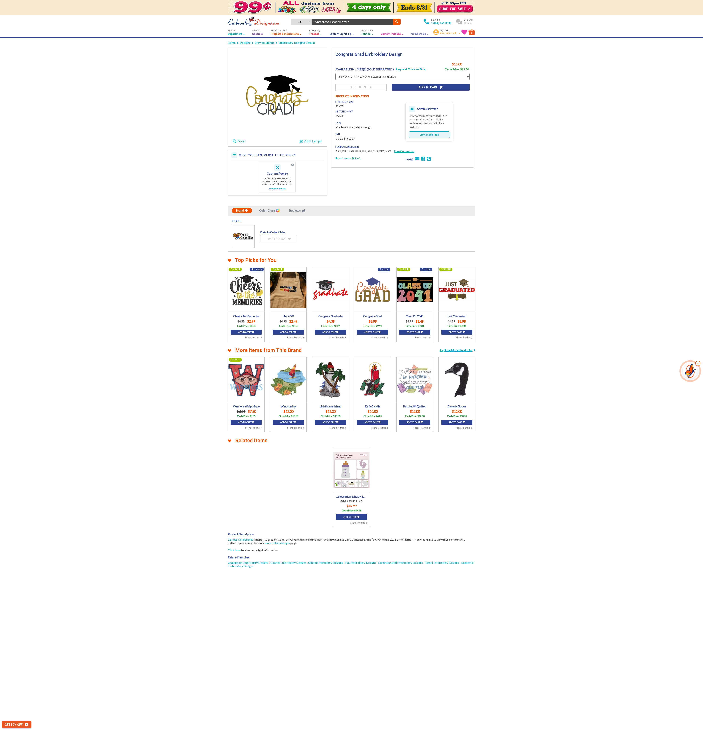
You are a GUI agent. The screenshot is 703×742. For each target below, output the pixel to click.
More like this (252, 337)
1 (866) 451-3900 (441, 23)
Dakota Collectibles (240, 539)
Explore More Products (456, 350)
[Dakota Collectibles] (243, 236)
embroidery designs (277, 543)
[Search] (397, 22)
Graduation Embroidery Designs (248, 562)
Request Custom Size (410, 69)
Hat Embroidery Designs (361, 562)
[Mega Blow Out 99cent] (351, 7)
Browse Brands (264, 43)
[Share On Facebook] (423, 159)
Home (232, 43)
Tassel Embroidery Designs (442, 562)
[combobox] (352, 22)
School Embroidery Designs (325, 562)
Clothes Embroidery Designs (288, 562)
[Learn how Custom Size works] (293, 165)
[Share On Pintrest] (429, 159)
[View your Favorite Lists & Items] (464, 32)
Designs (245, 43)
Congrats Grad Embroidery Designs (400, 562)
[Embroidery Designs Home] (253, 21)
